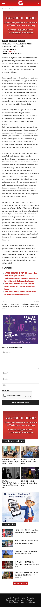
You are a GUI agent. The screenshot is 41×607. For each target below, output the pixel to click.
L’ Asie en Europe (12, 602)
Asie (23, 598)
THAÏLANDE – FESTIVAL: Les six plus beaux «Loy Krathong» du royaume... (26, 575)
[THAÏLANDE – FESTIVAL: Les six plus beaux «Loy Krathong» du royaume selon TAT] (7, 575)
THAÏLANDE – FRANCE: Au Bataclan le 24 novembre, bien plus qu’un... (27, 564)
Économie (13, 41)
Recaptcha (5, 390)
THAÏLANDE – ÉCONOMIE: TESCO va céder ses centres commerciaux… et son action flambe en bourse (19, 286)
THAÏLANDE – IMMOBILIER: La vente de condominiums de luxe (10, 306)
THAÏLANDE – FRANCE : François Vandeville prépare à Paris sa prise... (10, 462)
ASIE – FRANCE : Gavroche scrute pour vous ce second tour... (26, 542)
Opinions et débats (12, 600)
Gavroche (12, 51)
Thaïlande (21, 41)
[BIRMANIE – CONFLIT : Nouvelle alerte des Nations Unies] (7, 554)
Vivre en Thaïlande (27, 600)
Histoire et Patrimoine (27, 602)
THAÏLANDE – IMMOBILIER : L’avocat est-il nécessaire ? (30, 305)
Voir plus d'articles (19, 583)
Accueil (4, 8)
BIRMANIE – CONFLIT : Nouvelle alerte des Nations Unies (26, 552)
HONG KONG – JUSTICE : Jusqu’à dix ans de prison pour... (29, 483)
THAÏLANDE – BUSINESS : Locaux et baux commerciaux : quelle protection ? (16, 45)
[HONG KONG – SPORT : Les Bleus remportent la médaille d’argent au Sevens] (7, 533)
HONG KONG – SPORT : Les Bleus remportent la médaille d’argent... (26, 531)
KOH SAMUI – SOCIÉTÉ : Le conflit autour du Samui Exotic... (29, 462)
